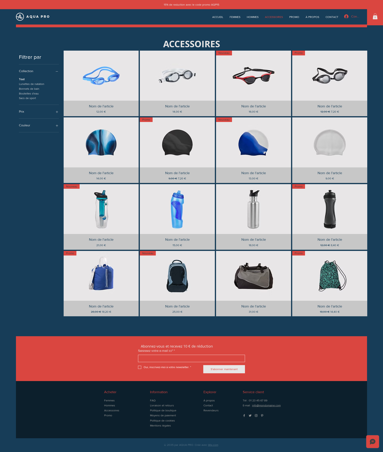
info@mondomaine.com (266, 405)
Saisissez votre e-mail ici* (156, 350)
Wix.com (213, 444)
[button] (375, 16)
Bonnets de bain (29, 88)
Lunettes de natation (31, 83)
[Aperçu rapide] (101, 76)
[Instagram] (256, 415)
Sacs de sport (27, 98)
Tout (22, 79)
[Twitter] (250, 415)
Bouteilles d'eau (29, 93)
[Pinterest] (262, 415)
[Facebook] (244, 415)
